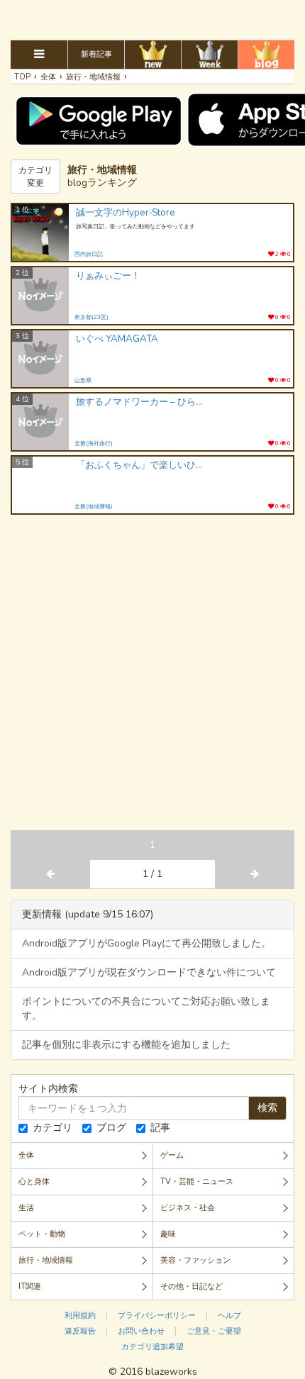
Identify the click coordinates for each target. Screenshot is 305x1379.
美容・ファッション (195, 1260)
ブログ (111, 1127)
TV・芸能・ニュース (196, 1181)
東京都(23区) (91, 317)
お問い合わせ (141, 1331)
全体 (26, 1155)
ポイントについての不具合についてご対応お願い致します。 (146, 1008)
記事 (160, 1127)
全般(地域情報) (93, 506)
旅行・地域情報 (45, 1260)
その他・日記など (191, 1286)
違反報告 (80, 1331)
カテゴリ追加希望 (152, 1346)
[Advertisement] (152, 17)
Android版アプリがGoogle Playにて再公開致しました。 (146, 943)
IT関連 (29, 1286)
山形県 (83, 380)
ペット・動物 (41, 1234)
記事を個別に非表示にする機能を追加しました (126, 1044)
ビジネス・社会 (187, 1207)
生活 (26, 1207)
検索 (267, 1108)
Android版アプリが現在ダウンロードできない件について (149, 972)
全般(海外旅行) (93, 443)
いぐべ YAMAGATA (117, 339)
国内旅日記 (88, 254)
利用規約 (80, 1315)
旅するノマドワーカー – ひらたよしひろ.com (140, 402)
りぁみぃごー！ (108, 276)
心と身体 (34, 1181)
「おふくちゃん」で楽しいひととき (140, 465)
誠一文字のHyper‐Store (125, 213)
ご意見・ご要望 (214, 1331)
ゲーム (172, 1155)
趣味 (168, 1234)
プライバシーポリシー (157, 1315)
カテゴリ (52, 1127)
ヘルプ (229, 1315)
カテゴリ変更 (35, 176)
